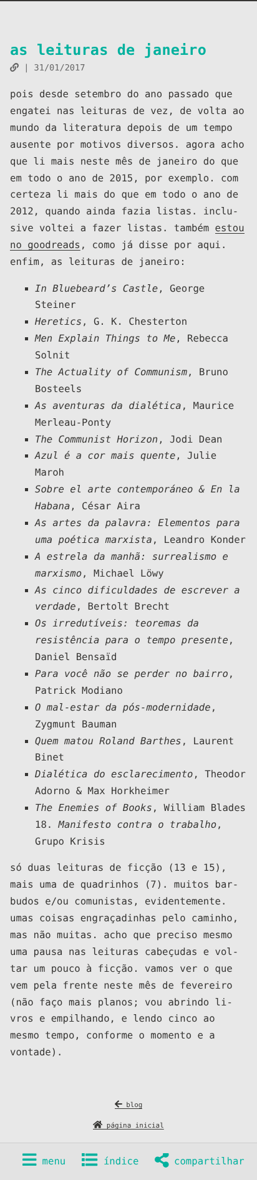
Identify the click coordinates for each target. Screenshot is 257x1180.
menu (50, 1161)
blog (132, 1105)
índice (118, 1161)
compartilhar (206, 1161)
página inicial (133, 1125)
